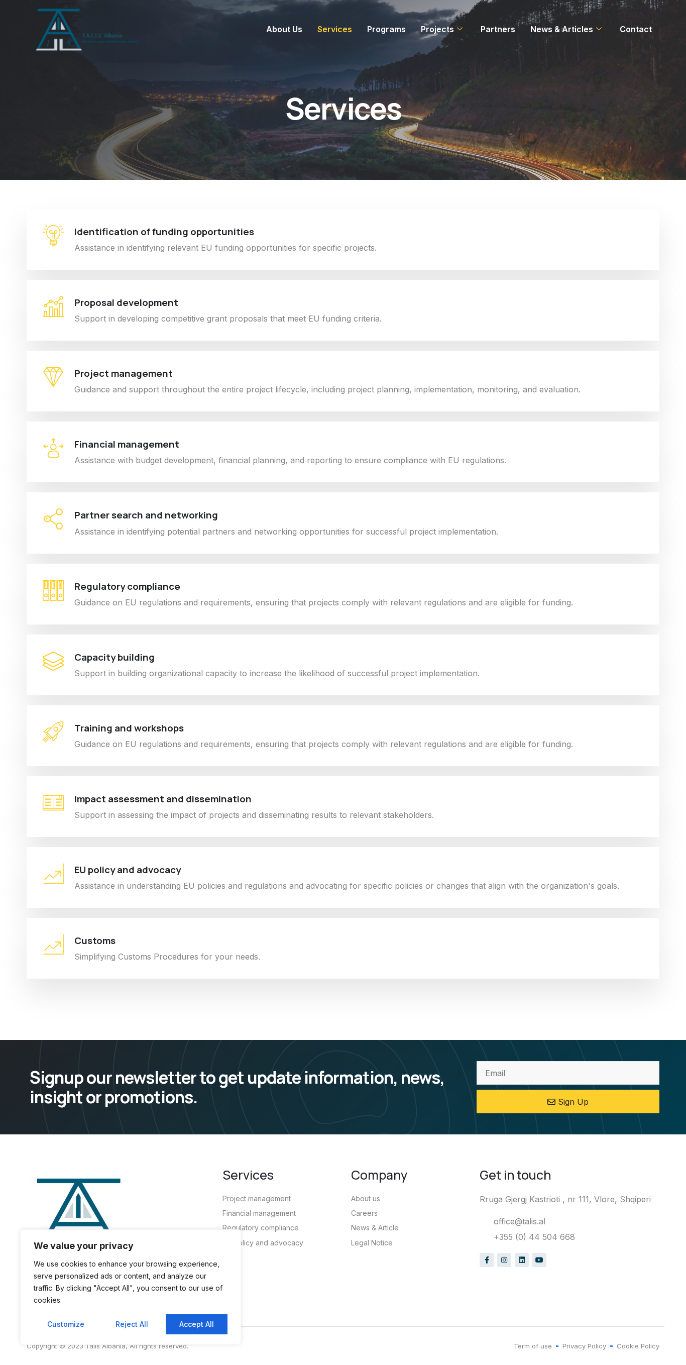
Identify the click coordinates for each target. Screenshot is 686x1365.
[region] (130, 1287)
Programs (386, 29)
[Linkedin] (522, 1260)
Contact (636, 29)
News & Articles (561, 29)
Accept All (196, 1324)
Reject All (132, 1324)
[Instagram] (504, 1260)
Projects (437, 29)
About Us (284, 29)
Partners (498, 29)
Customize (65, 1324)
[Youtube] (539, 1260)
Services (334, 29)
